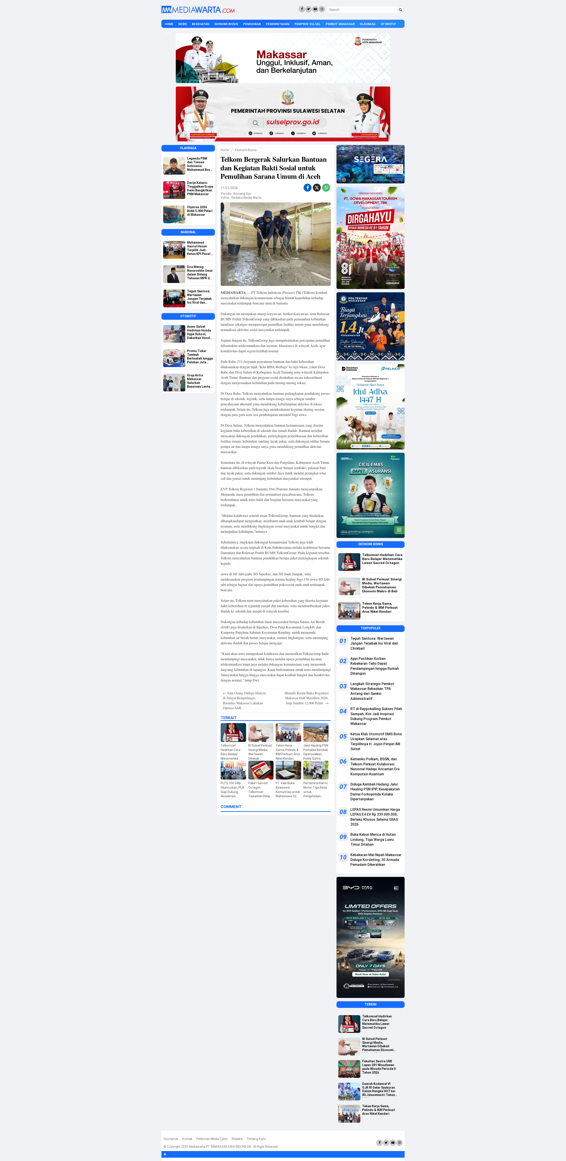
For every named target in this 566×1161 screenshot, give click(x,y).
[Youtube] (315, 9)
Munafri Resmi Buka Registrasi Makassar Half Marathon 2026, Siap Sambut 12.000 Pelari (307, 698)
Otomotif (388, 24)
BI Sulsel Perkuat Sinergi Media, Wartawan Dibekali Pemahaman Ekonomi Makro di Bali (378, 1045)
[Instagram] (322, 9)
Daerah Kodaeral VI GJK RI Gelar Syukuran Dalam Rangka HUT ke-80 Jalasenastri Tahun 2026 (379, 1089)
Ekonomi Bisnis (226, 24)
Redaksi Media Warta (246, 197)
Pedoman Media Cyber (212, 1139)
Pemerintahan (277, 24)
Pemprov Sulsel (307, 24)
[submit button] (400, 9)
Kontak (187, 1139)
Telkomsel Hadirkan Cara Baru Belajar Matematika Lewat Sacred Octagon (377, 1022)
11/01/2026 (229, 188)
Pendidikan (252, 24)
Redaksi (237, 1139)
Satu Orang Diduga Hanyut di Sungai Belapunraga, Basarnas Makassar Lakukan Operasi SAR (244, 700)
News (182, 24)
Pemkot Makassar (340, 24)
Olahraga (368, 24)
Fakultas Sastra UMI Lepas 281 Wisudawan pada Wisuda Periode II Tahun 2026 (379, 1066)
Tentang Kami (256, 1139)
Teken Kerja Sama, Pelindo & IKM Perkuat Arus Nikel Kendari (378, 1109)
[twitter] (317, 188)
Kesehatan (200, 24)
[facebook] (307, 187)
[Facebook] (302, 9)
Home (169, 24)
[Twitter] (309, 9)
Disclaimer (171, 1139)
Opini (169, 32)
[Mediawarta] (197, 12)
